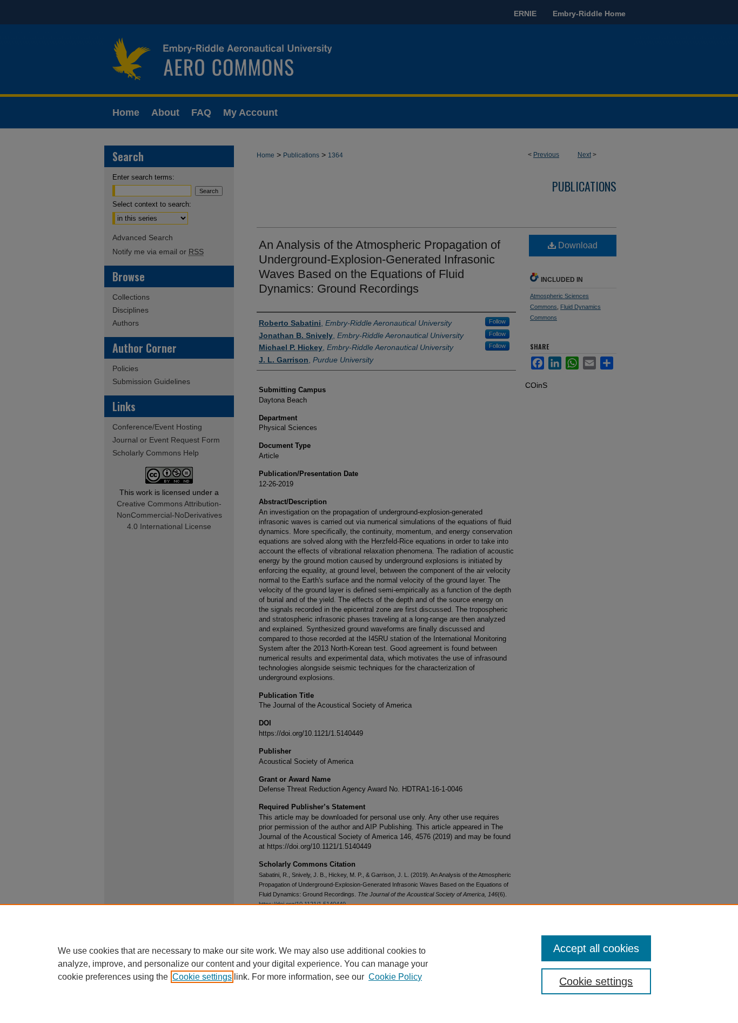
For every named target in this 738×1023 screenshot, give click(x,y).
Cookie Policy (395, 976)
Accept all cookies (596, 948)
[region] (369, 963)
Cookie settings (202, 976)
